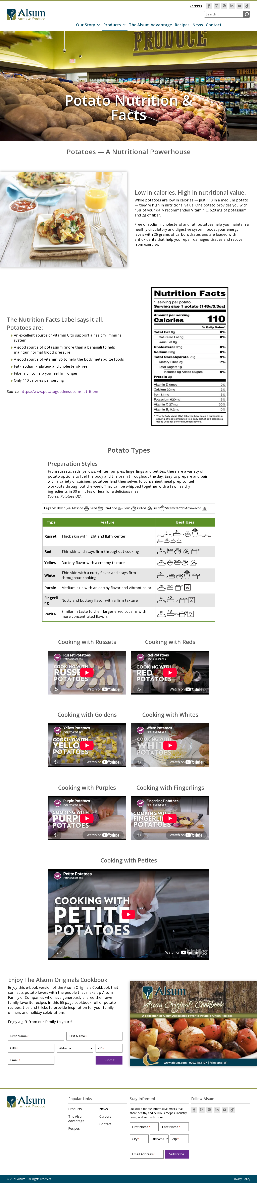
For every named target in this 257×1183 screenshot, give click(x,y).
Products (75, 1109)
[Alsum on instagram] (217, 6)
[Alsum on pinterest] (224, 6)
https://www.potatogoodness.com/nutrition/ (58, 391)
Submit (109, 1060)
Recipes (182, 24)
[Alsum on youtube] (240, 6)
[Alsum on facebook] (209, 6)
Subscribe (176, 1154)
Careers (196, 6)
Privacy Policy (241, 1179)
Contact (213, 24)
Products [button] (112, 24)
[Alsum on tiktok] (247, 6)
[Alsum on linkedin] (232, 6)
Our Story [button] (85, 24)
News (197, 24)
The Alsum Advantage (150, 24)
